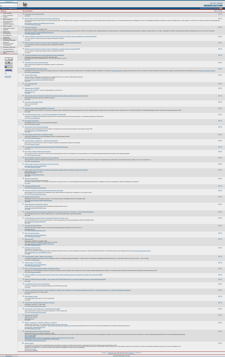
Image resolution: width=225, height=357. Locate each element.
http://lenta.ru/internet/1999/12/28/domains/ (36, 208)
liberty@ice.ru (9, 355)
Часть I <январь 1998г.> (30, 335)
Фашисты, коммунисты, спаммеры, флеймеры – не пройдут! (41, 322)
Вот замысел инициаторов (32, 120)
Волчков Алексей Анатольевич (38, 187)
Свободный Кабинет (8, 49)
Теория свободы (7, 13)
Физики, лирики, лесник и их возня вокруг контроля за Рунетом (42, 164)
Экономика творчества (9, 47)
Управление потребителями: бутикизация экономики (9, 39)
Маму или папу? (29, 239)
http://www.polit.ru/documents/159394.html (35, 166)
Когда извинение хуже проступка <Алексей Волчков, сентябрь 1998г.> (42, 339)
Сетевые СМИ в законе (31, 75)
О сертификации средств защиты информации (37, 284)
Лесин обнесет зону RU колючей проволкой (36, 127)
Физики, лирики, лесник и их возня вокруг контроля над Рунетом (42, 18)
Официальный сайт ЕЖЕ (31, 315)
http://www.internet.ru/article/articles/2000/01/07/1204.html (39, 79)
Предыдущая (110, 352)
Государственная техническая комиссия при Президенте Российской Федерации (46, 147)
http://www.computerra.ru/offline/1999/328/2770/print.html (39, 244)
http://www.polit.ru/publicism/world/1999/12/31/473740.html (39, 23)
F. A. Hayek (33, 349)
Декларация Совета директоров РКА (34, 14)
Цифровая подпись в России (32, 247)
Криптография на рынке (31, 296)
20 (129, 353)
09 (115, 353)
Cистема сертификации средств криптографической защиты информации (44, 55)
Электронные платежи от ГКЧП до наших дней (37, 331)
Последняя (138, 352)
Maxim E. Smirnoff (35, 144)
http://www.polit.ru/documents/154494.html (35, 264)
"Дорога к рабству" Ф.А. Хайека (33, 262)
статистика (215, 8)
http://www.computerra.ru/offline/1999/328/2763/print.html (39, 32)
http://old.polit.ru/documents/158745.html (35, 221)
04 (108, 353)
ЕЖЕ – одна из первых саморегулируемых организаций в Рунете (42, 268)
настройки (202, 8)
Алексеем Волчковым (117, 70)
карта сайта (209, 8)
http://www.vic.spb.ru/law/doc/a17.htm (34, 174)
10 (116, 353)
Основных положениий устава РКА (206, 70)
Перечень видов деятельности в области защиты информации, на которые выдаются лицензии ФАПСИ (52, 49)
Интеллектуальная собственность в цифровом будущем (8, 23)
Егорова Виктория (35, 72)
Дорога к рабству (29, 343)
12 (119, 353)
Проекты (3, 11)
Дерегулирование (7, 19)
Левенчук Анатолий (35, 24)
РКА (131, 70)
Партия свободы (7, 26)
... (107, 353)
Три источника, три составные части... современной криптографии (42, 309)
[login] (15, 8)
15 (123, 353)
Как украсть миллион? (31, 27)
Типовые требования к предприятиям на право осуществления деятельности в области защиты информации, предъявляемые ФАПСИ (61, 36)
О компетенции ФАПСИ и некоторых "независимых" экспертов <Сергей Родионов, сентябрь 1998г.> (50, 337)
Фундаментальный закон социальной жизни (36, 62)
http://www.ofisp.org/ (30, 92)
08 (114, 353)
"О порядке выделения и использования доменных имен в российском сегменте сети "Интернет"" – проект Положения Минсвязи (59, 212)
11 (118, 353)
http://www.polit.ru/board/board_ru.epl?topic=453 (59, 325)
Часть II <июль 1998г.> (30, 336)
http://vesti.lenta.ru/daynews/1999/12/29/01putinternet (38, 200)
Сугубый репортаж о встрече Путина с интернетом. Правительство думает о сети (46, 218)
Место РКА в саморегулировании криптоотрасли (38, 151)
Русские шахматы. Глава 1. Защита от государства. (39, 256)
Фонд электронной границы (32, 233)
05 (110, 353)
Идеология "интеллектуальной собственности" (8, 44)
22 (132, 353)
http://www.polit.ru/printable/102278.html (35, 327)
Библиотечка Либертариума (7, 32)
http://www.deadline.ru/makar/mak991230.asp (36, 130)
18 (127, 353)
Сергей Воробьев (35, 260)
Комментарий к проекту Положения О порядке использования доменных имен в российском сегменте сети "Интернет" (56, 95)
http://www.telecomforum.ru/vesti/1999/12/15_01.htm (38, 252)
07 (112, 353)
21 (131, 353)
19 (128, 353)
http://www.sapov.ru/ (30, 229)
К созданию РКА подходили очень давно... (36, 68)
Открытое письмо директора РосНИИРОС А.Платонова (39, 108)
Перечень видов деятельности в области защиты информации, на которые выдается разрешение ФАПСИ (53, 42)
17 (125, 353)
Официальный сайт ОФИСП (32, 88)
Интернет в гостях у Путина (32, 196)
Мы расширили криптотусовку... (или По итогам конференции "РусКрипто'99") (45, 114)
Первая (104, 352)
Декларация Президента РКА (32, 186)
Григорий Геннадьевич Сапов (38, 230)
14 (122, 353)
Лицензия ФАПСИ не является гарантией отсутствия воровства (42, 157)
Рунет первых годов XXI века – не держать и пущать (39, 134)
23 (133, 353)
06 (111, 353)
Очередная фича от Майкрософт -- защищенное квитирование (41, 140)
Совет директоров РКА (31, 83)
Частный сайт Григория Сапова (33, 225)
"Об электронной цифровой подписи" (141, 250)
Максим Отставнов (35, 33)
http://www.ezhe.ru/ (29, 318)
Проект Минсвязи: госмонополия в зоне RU (36, 204)
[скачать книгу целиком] (31, 350)
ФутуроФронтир (7, 35)
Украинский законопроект (31, 178)
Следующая (130, 352)
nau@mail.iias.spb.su (38, 171)
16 (124, 353)
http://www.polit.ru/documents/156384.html (35, 235)
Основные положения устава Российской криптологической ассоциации (44, 190)
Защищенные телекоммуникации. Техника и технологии (39, 302)
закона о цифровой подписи (67, 30)
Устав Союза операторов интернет (34, 102)
